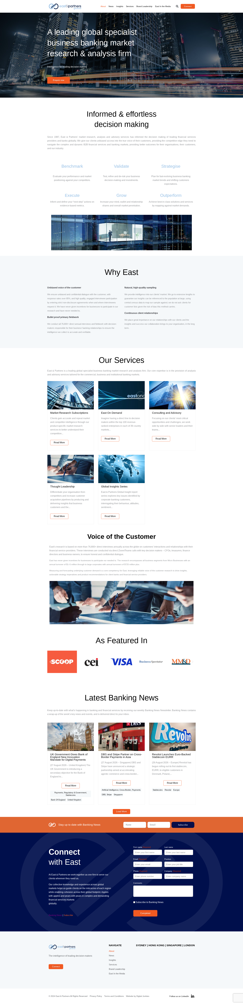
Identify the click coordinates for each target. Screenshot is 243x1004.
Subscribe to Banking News (149, 902)
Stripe (109, 794)
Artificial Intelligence (110, 790)
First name (142, 847)
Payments (58, 792)
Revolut (168, 790)
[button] (177, 6)
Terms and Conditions (114, 996)
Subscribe (68, 915)
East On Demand (111, 412)
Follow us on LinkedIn (179, 996)
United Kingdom (74, 800)
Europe (176, 790)
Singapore (118, 794)
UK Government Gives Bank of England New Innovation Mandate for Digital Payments (68, 757)
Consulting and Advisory (166, 412)
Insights (119, 6)
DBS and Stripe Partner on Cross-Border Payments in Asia (121, 755)
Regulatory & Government (75, 792)
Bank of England (58, 800)
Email (140, 859)
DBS (104, 794)
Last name (168, 847)
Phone (140, 871)
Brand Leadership (144, 6)
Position (167, 859)
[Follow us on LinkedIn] (192, 996)
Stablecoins (71, 795)
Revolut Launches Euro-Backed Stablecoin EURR (171, 755)
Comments (137, 883)
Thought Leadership (62, 486)
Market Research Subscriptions (69, 412)
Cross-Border (125, 790)
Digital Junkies (142, 996)
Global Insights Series (114, 486)
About (103, 6)
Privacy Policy (96, 996)
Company (172, 871)
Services (130, 6)
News (111, 6)
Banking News (55, 915)
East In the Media (163, 6)
